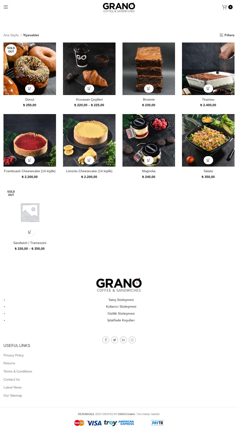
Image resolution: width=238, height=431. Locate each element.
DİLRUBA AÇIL (86, 414)
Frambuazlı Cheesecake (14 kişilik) (30, 171)
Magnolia (148, 171)
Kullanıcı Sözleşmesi (121, 306)
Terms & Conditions (17, 371)
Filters (230, 35)
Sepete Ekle (149, 89)
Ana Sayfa (11, 35)
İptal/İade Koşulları (121, 320)
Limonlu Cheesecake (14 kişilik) (89, 171)
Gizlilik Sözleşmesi (121, 313)
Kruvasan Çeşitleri (89, 99)
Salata (208, 171)
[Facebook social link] (105, 339)
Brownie (149, 99)
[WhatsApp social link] (132, 339)
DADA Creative (126, 414)
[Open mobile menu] (5, 7)
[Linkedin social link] (123, 339)
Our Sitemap (12, 395)
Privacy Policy (13, 355)
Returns (9, 363)
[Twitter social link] (114, 339)
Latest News (12, 387)
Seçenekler (30, 89)
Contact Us (11, 379)
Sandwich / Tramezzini (29, 243)
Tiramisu (208, 99)
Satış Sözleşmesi (121, 300)
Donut (29, 99)
